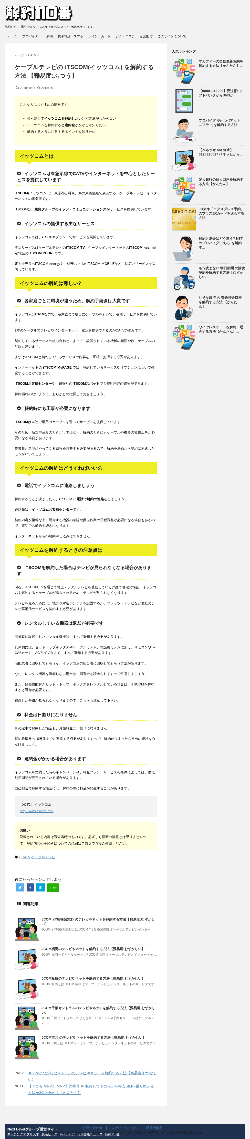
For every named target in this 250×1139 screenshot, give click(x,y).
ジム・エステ (125, 36)
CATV (25, 857)
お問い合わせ (92, 1128)
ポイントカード (99, 36)
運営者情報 (154, 1128)
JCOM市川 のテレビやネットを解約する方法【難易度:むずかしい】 (94, 1037)
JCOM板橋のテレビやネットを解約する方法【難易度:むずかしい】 (93, 978)
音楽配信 (146, 36)
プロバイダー (31, 36)
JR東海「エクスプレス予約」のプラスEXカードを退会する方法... (221, 213)
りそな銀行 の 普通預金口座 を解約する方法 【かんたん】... (220, 302)
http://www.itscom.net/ (36, 811)
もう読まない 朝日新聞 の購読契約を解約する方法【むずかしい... (222, 272)
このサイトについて (172, 36)
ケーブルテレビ (43, 857)
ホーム (12, 36)
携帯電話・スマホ (70, 36)
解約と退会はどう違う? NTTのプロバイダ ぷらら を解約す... (221, 243)
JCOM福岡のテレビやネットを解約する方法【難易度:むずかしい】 (93, 949)
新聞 (49, 36)
